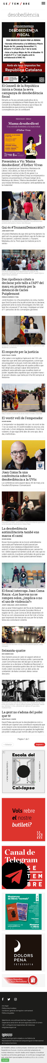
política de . (37, 1057)
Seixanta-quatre (14, 650)
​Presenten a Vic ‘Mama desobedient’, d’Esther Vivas (22, 163)
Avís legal (5, 1006)
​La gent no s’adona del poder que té (22, 714)
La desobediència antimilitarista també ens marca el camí (20, 532)
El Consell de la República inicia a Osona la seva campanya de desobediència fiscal (22, 91)
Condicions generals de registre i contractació (17, 1011)
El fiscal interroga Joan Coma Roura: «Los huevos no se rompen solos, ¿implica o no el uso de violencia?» (23, 596)
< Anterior (8, 744)
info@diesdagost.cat (9, 1027)
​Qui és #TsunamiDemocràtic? (23, 227)
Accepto (5, 1060)
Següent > (40, 744)
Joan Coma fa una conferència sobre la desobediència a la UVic (19, 475)
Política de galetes (8, 1013)
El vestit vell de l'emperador (22, 418)
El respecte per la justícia (20, 352)
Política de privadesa (9, 1008)
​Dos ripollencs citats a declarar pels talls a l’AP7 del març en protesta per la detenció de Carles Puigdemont (23, 286)
